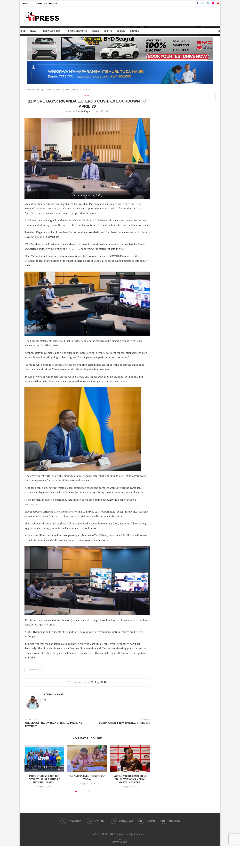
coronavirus (33, 670)
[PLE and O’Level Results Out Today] (87, 758)
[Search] (218, 31)
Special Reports (77, 31)
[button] (29, 768)
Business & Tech (52, 31)
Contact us (41, 3)
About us (27, 3)
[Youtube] (218, 3)
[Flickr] (213, 3)
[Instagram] (208, 3)
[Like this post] (91, 682)
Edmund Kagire (83, 111)
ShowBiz (134, 31)
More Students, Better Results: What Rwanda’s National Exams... (44, 779)
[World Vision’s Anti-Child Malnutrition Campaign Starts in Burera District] (130, 758)
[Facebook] (197, 3)
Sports (108, 31)
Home (22, 31)
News (33, 31)
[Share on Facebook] (95, 682)
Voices (95, 31)
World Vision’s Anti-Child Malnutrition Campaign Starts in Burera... (130, 779)
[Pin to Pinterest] (102, 682)
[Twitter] (202, 3)
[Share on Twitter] (98, 682)
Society (121, 31)
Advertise (54, 3)
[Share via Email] (105, 682)
